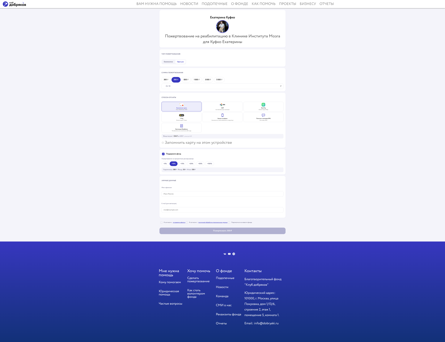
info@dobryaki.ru (266, 323)
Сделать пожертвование (198, 279)
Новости (189, 4)
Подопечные (215, 4)
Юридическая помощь (169, 293)
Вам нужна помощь (156, 4)
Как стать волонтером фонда (196, 293)
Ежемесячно (168, 62)
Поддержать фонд (173, 154)
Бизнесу (308, 4)
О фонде (239, 4)
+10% (174, 164)
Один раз (180, 62)
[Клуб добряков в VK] (225, 254)
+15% (182, 164)
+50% (200, 164)
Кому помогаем (170, 282)
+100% (209, 164)
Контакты (253, 271)
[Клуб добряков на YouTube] (229, 254)
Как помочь (264, 4)
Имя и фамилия (167, 187)
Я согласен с (174, 222)
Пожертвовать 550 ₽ (222, 231)
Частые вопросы (170, 303)
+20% (191, 164)
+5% (165, 164)
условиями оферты (179, 222)
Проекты (287, 4)
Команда (222, 296)
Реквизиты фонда (228, 314)
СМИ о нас (224, 305)
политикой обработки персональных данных (212, 222)
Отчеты (326, 4)
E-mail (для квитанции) (169, 203)
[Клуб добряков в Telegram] (233, 254)
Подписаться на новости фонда (241, 222)
